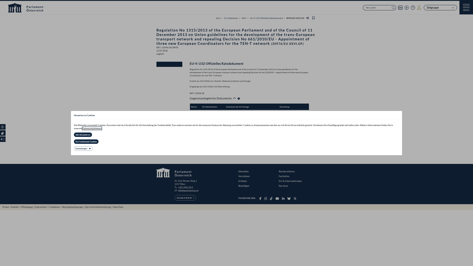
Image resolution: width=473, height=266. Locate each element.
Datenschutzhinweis (92, 128)
